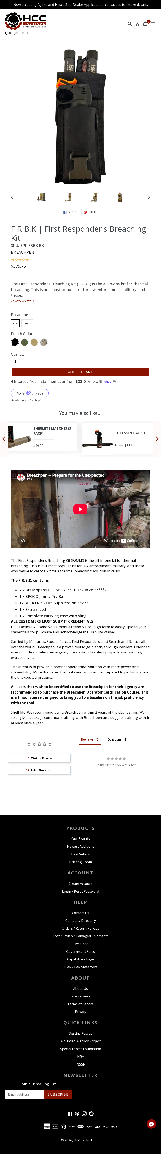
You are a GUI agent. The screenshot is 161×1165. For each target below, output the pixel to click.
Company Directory (80, 920)
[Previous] (4, 439)
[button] (151, 1124)
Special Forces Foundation (80, 1049)
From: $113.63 (116, 445)
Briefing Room (80, 862)
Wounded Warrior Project (80, 1041)
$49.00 (29, 445)
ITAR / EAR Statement (80, 967)
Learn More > (22, 301)
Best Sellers (80, 854)
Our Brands (80, 838)
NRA (80, 1056)
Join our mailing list (38, 1084)
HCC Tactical (83, 1140)
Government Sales (80, 951)
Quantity (18, 354)
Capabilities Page (80, 959)
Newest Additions (80, 846)
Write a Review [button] (41, 758)
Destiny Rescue (80, 1033)
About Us (80, 988)
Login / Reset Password (80, 891)
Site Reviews (80, 996)
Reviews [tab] (87, 739)
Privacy (80, 1011)
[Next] (157, 439)
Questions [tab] (114, 739)
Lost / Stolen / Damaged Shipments (80, 936)
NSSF (81, 1064)
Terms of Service (80, 1004)
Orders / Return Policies (80, 928)
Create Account (80, 883)
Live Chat (80, 943)
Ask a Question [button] (41, 770)
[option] (41, 197)
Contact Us (80, 913)
